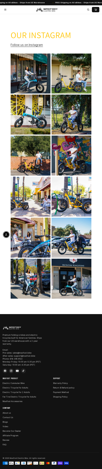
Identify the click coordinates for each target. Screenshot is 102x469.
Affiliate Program (10, 435)
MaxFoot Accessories (12, 401)
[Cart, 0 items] (95, 9)
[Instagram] (11, 370)
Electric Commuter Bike (14, 383)
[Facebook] (5, 370)
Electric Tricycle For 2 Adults (16, 392)
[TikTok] (23, 370)
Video (5, 426)
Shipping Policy (60, 397)
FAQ (5, 444)
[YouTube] (17, 370)
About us (7, 413)
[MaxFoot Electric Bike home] (47, 9)
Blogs (5, 422)
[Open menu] (5, 9)
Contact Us (8, 417)
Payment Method (61, 392)
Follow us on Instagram (27, 45)
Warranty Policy (60, 383)
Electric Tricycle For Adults (15, 388)
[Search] (88, 9)
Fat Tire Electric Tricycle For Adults (19, 397)
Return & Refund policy (64, 388)
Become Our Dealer (12, 431)
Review (6, 440)
